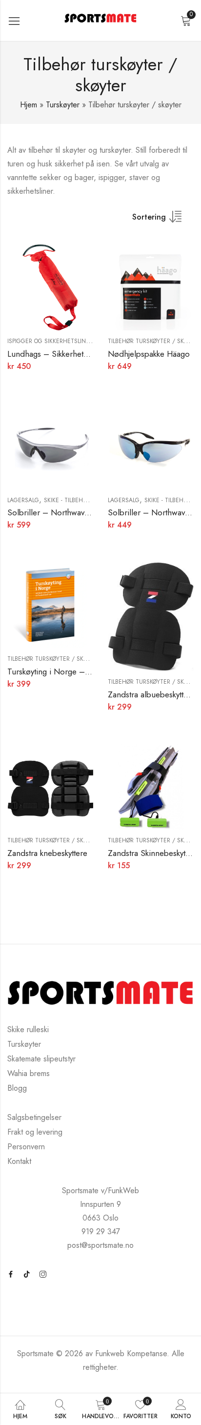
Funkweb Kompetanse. (133, 1353)
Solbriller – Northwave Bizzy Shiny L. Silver (84, 512)
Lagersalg (23, 500)
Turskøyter (63, 104)
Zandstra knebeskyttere (47, 853)
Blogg (17, 1088)
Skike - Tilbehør (67, 500)
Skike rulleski (28, 1029)
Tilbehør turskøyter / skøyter (154, 341)
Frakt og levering (34, 1132)
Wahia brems (28, 1073)
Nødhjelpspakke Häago (149, 354)
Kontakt (19, 1161)
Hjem (28, 104)
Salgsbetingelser (34, 1117)
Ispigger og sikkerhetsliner (50, 341)
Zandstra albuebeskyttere (151, 694)
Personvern (26, 1146)
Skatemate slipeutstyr (41, 1058)
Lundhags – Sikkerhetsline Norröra (69, 354)
